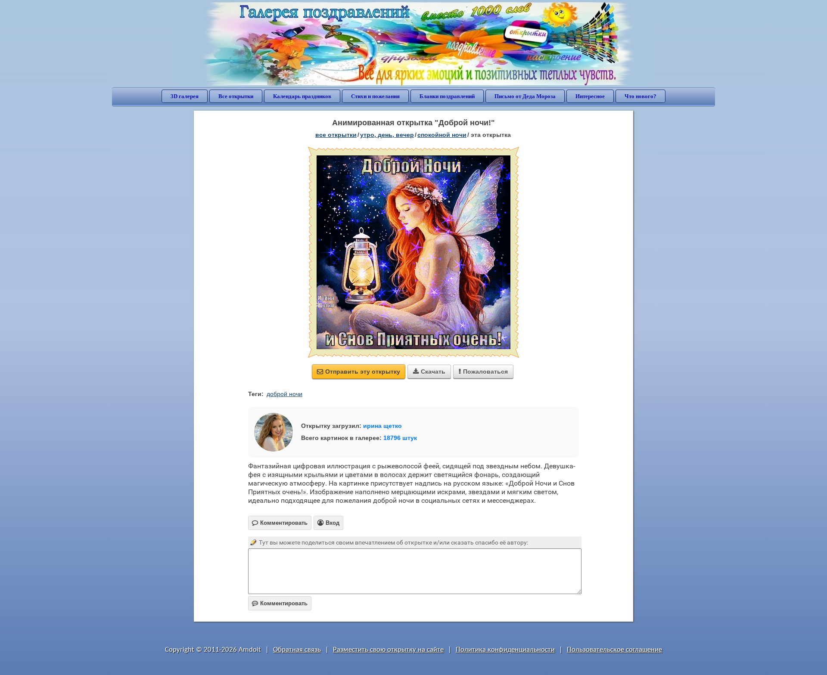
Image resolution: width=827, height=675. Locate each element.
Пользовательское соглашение (614, 649)
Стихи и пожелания (375, 96)
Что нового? (640, 96)
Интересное (590, 96)
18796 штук (400, 437)
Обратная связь (297, 649)
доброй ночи (284, 393)
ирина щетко (382, 425)
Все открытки (235, 96)
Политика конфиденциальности (505, 649)
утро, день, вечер (387, 134)
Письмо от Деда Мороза (525, 96)
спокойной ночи (441, 134)
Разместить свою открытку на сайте (388, 649)
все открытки (336, 134)
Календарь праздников (302, 96)
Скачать (429, 371)
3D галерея (185, 96)
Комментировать (280, 603)
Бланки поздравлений (447, 96)
